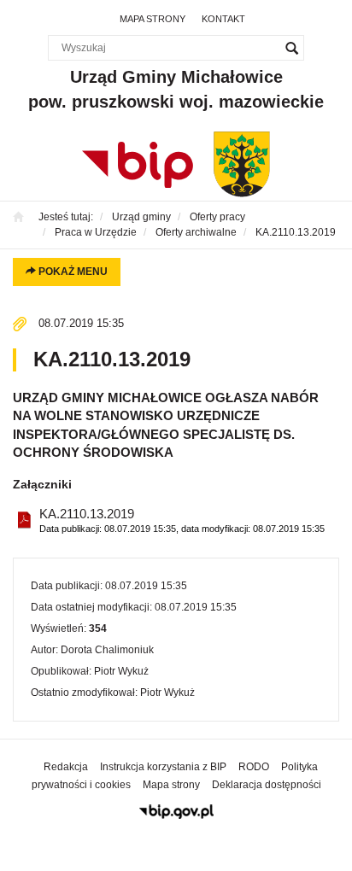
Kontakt (223, 19)
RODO (253, 767)
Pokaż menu (72, 272)
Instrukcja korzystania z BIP (163, 767)
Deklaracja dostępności (266, 785)
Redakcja (66, 767)
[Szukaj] (291, 48)
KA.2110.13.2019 (182, 520)
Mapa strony (152, 19)
